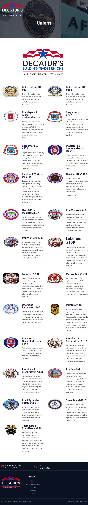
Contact (33, 494)
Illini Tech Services (81, 501)
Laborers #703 (30, 274)
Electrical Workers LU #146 (32, 175)
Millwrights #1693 (76, 274)
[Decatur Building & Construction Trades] (12, 9)
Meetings (33, 490)
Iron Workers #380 (32, 237)
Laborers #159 (73, 240)
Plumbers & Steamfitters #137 (76, 340)
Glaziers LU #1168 (76, 174)
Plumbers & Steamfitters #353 (32, 370)
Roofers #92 (73, 369)
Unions (33, 481)
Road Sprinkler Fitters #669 (30, 401)
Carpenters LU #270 (30, 147)
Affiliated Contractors (33, 484)
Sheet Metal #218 (76, 400)
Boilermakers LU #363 (75, 88)
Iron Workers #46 (76, 210)
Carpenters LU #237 (74, 113)
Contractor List (71, 195)
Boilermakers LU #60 (31, 88)
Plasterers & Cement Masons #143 (31, 341)
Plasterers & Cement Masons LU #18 (75, 148)
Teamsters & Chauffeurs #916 (32, 427)
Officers (33, 487)
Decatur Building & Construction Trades (18, 501)
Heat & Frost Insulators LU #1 (31, 211)
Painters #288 (74, 304)
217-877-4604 (44, 468)
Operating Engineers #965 (31, 306)
